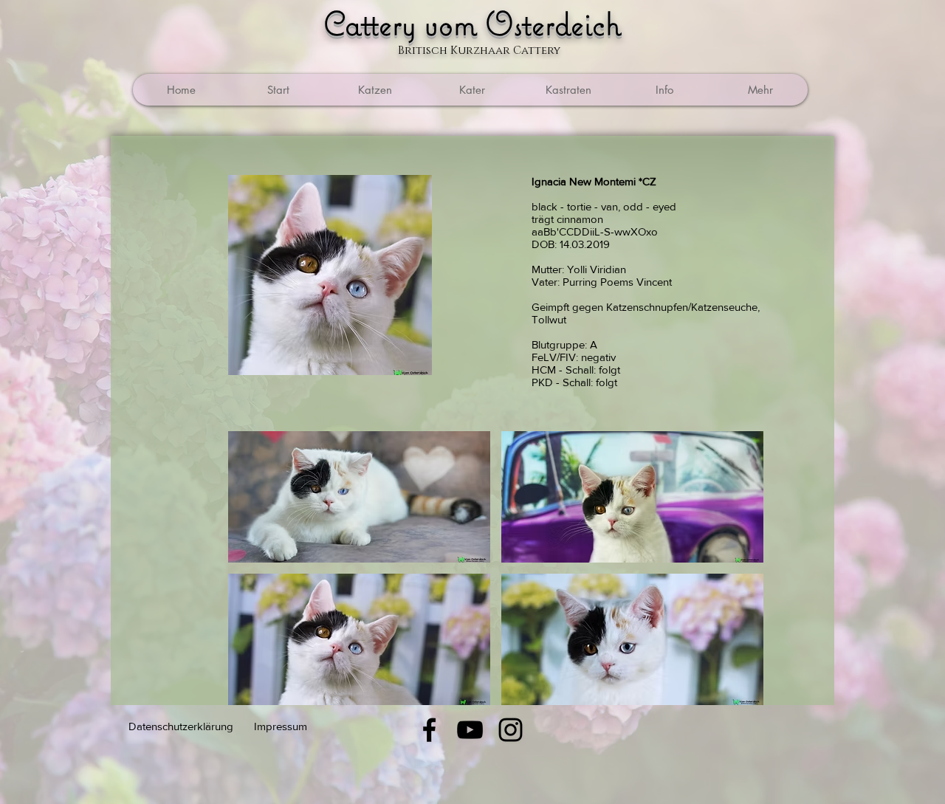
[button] (568, 90)
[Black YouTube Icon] (470, 730)
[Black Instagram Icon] (510, 730)
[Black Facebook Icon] (429, 730)
